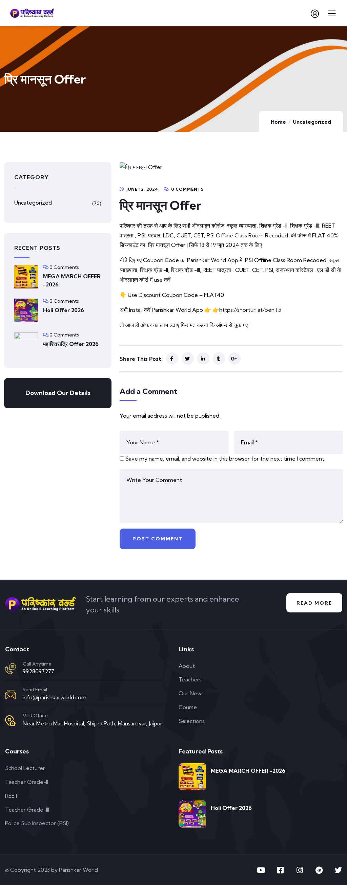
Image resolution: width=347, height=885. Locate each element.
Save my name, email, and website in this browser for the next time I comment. (225, 458)
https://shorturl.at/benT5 (250, 309)
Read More (314, 603)
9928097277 (38, 671)
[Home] (40, 604)
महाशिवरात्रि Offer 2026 (71, 344)
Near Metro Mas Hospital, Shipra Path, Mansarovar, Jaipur (92, 723)
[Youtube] (261, 870)
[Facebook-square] (280, 870)
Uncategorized (312, 122)
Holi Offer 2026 (63, 310)
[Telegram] (319, 870)
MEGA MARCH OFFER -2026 (72, 280)
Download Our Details (57, 393)
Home (278, 122)
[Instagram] (299, 870)
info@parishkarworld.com (54, 697)
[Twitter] (338, 870)
